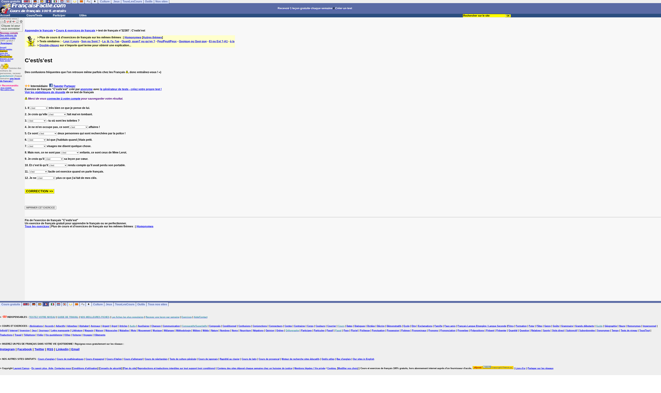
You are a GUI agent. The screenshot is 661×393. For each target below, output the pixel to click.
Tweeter (58, 86)
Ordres (280, 330)
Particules (319, 330)
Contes (288, 326)
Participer (59, 15)
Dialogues (359, 326)
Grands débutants (584, 326)
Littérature (77, 330)
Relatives (536, 330)
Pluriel (354, 330)
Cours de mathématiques (70, 359)
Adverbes (72, 326)
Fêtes (539, 326)
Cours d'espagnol (95, 359)
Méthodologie (183, 330)
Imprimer (4, 51)
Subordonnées (587, 330)
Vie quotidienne (53, 335)
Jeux (109, 304)
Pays (346, 330)
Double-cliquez (49, 45)
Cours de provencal (269, 359)
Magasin (89, 330)
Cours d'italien (114, 359)
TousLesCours (124, 304)
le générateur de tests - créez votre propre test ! (131, 89)
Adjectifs (60, 326)
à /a (232, 41)
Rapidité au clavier (230, 359)
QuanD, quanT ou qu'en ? (138, 41)
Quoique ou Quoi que (193, 41)
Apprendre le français (39, 30)
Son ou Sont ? (90, 41)
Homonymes (133, 37)
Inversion (25, 330)
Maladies (124, 330)
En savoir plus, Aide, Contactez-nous (51, 368)
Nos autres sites (7, 90)
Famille (438, 326)
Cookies (331, 368)
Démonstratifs (394, 326)
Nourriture (245, 330)
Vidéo (40, 335)
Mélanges (169, 330)
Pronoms (433, 330)
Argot (114, 326)
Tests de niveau (629, 330)
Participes (306, 330)
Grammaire (567, 326)
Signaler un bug (6, 59)
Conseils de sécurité (110, 368)
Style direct (558, 330)
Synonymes (603, 330)
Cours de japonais (208, 359)
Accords (49, 326)
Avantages (6, 43)
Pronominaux (419, 330)
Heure (622, 326)
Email (75, 349)
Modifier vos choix (348, 368)
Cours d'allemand (133, 359)
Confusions (244, 326)
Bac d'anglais (344, 359)
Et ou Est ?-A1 (218, 41)
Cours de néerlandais (156, 359)
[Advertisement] (343, 261)
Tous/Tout (644, 330)
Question (524, 330)
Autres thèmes (152, 37)
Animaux (95, 326)
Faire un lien (5, 61)
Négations (258, 330)
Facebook (24, 349)
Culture (98, 304)
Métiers (197, 330)
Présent (490, 330)
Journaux (44, 330)
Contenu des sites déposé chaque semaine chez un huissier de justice (254, 368)
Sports (546, 330)
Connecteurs (275, 326)
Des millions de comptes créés (9, 35)
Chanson (156, 326)
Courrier (331, 326)
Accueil (5, 15)
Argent (105, 326)
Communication (171, 326)
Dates (349, 326)
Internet (14, 330)
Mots (133, 330)
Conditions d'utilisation (84, 368)
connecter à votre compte (63, 98)
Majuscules (111, 330)
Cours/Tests (34, 15)
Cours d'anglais (46, 359)
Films (511, 326)
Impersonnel (649, 326)
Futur (531, 326)
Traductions (6, 335)
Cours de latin (249, 359)
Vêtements (99, 335)
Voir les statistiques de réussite (45, 92)
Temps (615, 330)
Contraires (299, 326)
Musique (157, 330)
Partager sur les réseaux (540, 368)
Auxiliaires (143, 326)
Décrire (381, 326)
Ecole (406, 326)
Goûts (556, 326)
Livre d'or (4, 53)
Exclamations (425, 326)
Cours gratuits (10, 304)
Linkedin (62, 349)
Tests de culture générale (183, 359)
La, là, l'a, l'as (110, 41)
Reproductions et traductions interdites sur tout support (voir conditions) (176, 368)
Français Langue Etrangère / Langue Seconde (482, 326)
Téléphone (29, 335)
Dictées (371, 326)
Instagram (7, 349)
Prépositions (477, 330)
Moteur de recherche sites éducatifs (300, 359)
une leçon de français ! (10, 79)
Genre (547, 326)
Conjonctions (260, 326)
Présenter (501, 330)
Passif (330, 330)
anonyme (86, 89)
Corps (310, 326)
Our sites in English (363, 359)
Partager (69, 86)
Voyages (87, 335)
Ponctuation (378, 330)
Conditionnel (229, 326)
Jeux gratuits (6, 88)
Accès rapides (6, 49)
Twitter (39, 349)
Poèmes (405, 330)
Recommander (6, 57)
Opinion (270, 330)
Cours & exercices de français (75, 30)
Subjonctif (571, 330)
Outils (141, 304)
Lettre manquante (60, 330)
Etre (414, 326)
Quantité (512, 330)
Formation (521, 326)
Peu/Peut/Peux (167, 41)
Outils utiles (328, 359)
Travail (18, 335)
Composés (215, 326)
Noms (235, 330)
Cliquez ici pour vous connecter (10, 27)
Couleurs (320, 326)
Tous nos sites (157, 304)
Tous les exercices (37, 226)
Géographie (611, 326)
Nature (214, 330)
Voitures (76, 335)
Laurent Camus (21, 368)
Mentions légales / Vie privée (309, 368)
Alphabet (84, 326)
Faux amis (449, 326)
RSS (50, 349)
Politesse (365, 330)
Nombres (225, 330)
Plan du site (5, 55)
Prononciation (447, 330)
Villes (67, 335)
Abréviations (36, 326)
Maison (99, 330)
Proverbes (463, 330)
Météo (206, 330)
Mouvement (144, 330)
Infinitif (4, 330)
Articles (123, 326)
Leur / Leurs (71, 41)
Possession (393, 330)
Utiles (83, 15)
